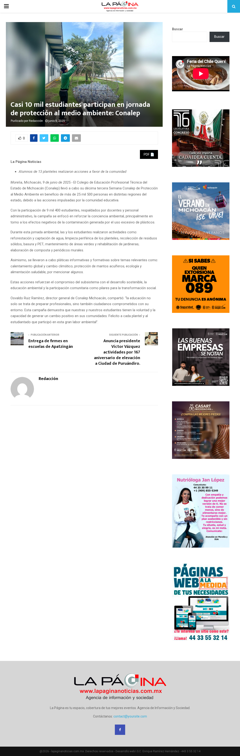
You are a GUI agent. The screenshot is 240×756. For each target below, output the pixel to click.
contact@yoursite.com (130, 716)
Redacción (36, 121)
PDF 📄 (149, 154)
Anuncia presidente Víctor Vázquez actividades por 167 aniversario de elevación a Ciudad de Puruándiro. (117, 352)
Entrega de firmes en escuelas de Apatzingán (50, 344)
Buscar (177, 29)
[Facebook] (120, 730)
